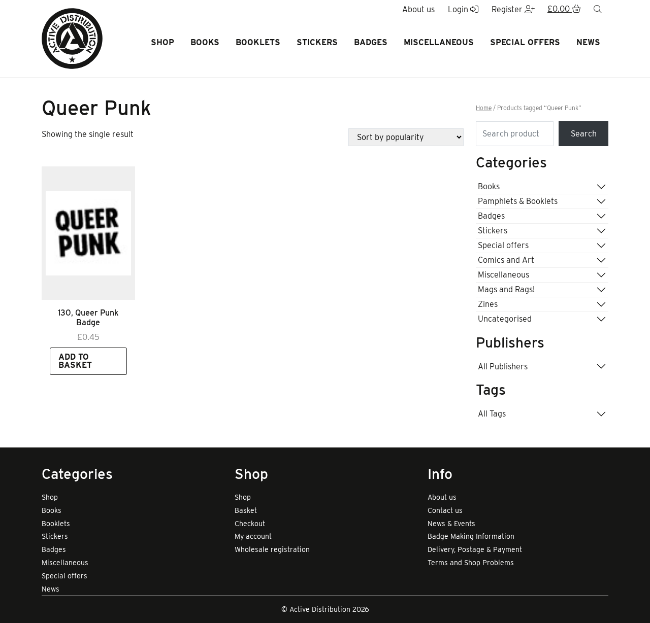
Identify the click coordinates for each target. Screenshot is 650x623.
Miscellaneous (439, 42)
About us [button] (418, 9)
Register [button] (508, 9)
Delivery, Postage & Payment (475, 549)
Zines (488, 304)
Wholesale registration (272, 549)
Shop (162, 42)
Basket (246, 510)
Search (584, 134)
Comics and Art (506, 260)
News (588, 42)
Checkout (250, 524)
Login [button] (459, 9)
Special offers (525, 42)
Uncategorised (505, 319)
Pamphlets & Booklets (518, 201)
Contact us (445, 510)
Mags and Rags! (506, 289)
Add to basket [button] (75, 361)
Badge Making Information (471, 536)
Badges (370, 42)
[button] (564, 9)
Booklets (258, 42)
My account (253, 536)
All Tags (492, 414)
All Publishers (503, 366)
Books (204, 42)
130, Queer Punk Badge (88, 317)
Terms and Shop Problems (471, 563)
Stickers (317, 42)
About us (442, 497)
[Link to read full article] (88, 233)
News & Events (451, 524)
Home (484, 108)
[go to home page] (72, 38)
